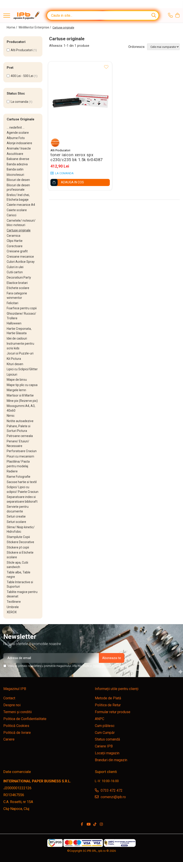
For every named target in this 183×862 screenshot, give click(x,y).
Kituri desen (15, 364)
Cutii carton (15, 272)
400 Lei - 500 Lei (22, 76)
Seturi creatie (16, 516)
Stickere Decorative (20, 542)
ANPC (99, 719)
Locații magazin (107, 753)
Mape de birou (17, 379)
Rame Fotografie (18, 476)
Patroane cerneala (20, 436)
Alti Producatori (22, 50)
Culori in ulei (15, 267)
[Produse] (6, 16)
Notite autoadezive (20, 421)
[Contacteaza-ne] (170, 15)
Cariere (9, 739)
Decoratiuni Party (19, 277)
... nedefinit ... (16, 127)
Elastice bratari (17, 283)
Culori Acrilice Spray (21, 261)
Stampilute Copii (18, 537)
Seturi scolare (16, 522)
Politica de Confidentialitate (108, 666)
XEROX (12, 612)
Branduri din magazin (111, 760)
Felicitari (12, 303)
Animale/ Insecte (19, 148)
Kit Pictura (14, 358)
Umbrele (13, 607)
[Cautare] (153, 15)
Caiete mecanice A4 (21, 204)
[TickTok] (95, 824)
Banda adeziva (17, 164)
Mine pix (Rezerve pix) (22, 401)
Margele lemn (16, 390)
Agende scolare (18, 132)
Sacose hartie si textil (22, 482)
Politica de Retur (108, 705)
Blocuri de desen (18, 180)
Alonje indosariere (19, 143)
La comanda (19, 101)
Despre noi (12, 705)
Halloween (14, 323)
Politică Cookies (16, 726)
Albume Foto (16, 138)
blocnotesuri (15, 174)
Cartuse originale (19, 230)
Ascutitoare (15, 154)
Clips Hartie (15, 241)
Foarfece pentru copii (22, 308)
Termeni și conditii (17, 712)
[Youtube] (88, 824)
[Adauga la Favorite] (106, 67)
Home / (12, 27)
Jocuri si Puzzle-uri (20, 353)
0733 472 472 (111, 790)
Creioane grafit (17, 251)
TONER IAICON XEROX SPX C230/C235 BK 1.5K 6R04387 (76, 157)
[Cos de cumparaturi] (177, 15)
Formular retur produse (112, 712)
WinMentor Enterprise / (35, 27)
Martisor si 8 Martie (20, 395)
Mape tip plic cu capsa (22, 385)
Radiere (12, 471)
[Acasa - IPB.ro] (26, 15)
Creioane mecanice (20, 256)
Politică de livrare (17, 732)
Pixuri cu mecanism (20, 456)
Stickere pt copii (18, 547)
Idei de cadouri (17, 338)
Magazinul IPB (14, 689)
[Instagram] (101, 824)
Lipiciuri (12, 374)
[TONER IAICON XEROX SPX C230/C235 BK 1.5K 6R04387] (80, 104)
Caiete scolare (17, 210)
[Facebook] (82, 824)
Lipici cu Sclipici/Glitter (22, 369)
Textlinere (14, 601)
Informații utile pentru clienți (116, 689)
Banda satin (15, 169)
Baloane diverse (18, 159)
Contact (9, 698)
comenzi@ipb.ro (113, 797)
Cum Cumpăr (105, 732)
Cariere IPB (104, 746)
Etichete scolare (18, 288)
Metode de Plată (108, 698)
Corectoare (15, 246)
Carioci (11, 215)
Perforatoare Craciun (22, 451)
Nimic (11, 415)
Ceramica (13, 235)
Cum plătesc (104, 726)
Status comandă (107, 739)
